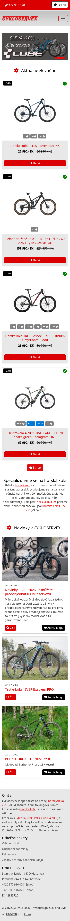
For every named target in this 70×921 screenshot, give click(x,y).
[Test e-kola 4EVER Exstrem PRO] (35, 659)
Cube (44, 818)
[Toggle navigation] (63, 18)
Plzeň (27, 914)
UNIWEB (11, 914)
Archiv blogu (55, 628)
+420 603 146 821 (13, 890)
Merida (21, 818)
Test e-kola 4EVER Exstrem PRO (29, 689)
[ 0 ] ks (61, 5)
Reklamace (9, 854)
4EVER (53, 818)
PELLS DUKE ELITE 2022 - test (27, 759)
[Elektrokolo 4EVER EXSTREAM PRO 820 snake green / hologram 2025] (35, 397)
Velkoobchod (10, 843)
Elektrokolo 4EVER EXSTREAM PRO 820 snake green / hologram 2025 (35, 435)
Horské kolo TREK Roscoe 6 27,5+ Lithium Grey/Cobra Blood (35, 338)
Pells (37, 818)
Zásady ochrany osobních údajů (22, 860)
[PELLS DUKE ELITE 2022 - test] (35, 728)
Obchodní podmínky (15, 849)
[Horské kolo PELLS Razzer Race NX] (35, 110)
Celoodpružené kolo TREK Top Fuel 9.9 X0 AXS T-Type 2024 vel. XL (35, 241)
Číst (12, 628)
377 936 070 (16, 5)
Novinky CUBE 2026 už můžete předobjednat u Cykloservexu (29, 591)
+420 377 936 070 (13, 884)
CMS (63, 908)
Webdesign (40, 908)
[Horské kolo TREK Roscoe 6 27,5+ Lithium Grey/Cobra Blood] (35, 300)
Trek (30, 818)
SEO (51, 908)
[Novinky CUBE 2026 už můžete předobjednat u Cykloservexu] (35, 559)
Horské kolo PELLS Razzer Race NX (35, 146)
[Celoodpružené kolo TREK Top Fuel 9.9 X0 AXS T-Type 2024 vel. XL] (35, 203)
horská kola (28, 809)
